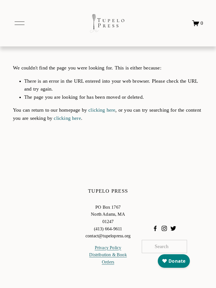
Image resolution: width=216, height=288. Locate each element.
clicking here (101, 110)
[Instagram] (164, 228)
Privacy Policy (108, 247)
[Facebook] (155, 228)
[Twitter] (173, 228)
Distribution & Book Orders (108, 258)
